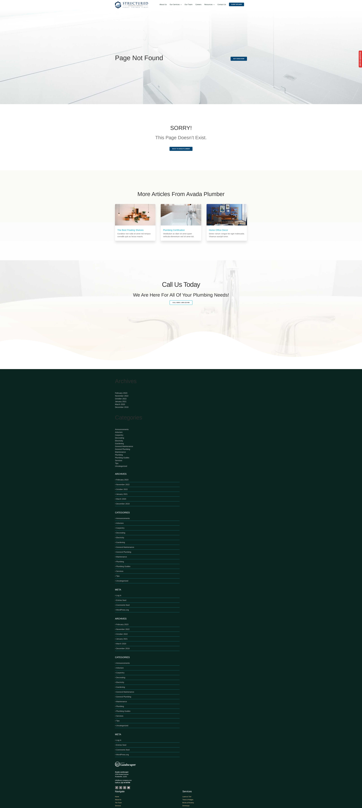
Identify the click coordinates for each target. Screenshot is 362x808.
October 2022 (121, 399)
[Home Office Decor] (227, 214)
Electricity (119, 441)
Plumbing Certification (174, 230)
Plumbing (119, 455)
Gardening (119, 443)
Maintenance (120, 452)
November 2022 (121, 396)
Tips (116, 463)
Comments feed (123, 605)
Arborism (119, 432)
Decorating (119, 438)
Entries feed (121, 600)
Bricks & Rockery (188, 802)
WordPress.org (122, 610)
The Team (118, 802)
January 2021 (120, 401)
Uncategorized (121, 466)
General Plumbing (122, 449)
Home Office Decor (218, 230)
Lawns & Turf (186, 796)
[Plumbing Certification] (181, 214)
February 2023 (121, 393)
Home (117, 796)
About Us (118, 799)
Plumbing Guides (122, 458)
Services (118, 460)
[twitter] (120, 787)
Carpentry (119, 435)
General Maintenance (124, 446)
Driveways (185, 805)
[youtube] (128, 787)
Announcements (122, 429)
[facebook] (116, 787)
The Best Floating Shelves (130, 230)
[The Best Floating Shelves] (135, 214)
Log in (118, 595)
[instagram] (124, 787)
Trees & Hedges (187, 799)
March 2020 (120, 404)
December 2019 (121, 407)
